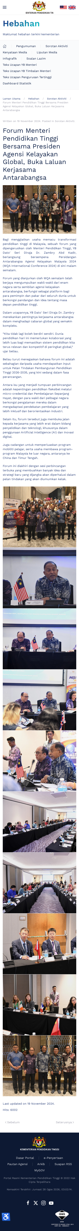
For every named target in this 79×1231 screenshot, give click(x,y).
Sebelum (13, 1122)
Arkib (41, 1164)
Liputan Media (47, 52)
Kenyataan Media (15, 52)
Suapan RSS (63, 1164)
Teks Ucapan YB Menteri (20, 64)
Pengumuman (26, 46)
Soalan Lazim (36, 58)
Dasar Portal (25, 1158)
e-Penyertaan (53, 1158)
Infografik (10, 58)
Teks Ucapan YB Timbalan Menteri (27, 71)
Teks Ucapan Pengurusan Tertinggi (27, 77)
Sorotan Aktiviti (57, 46)
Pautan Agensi (17, 1164)
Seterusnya (64, 1122)
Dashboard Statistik (17, 83)
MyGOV (39, 1170)
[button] (4, 7)
